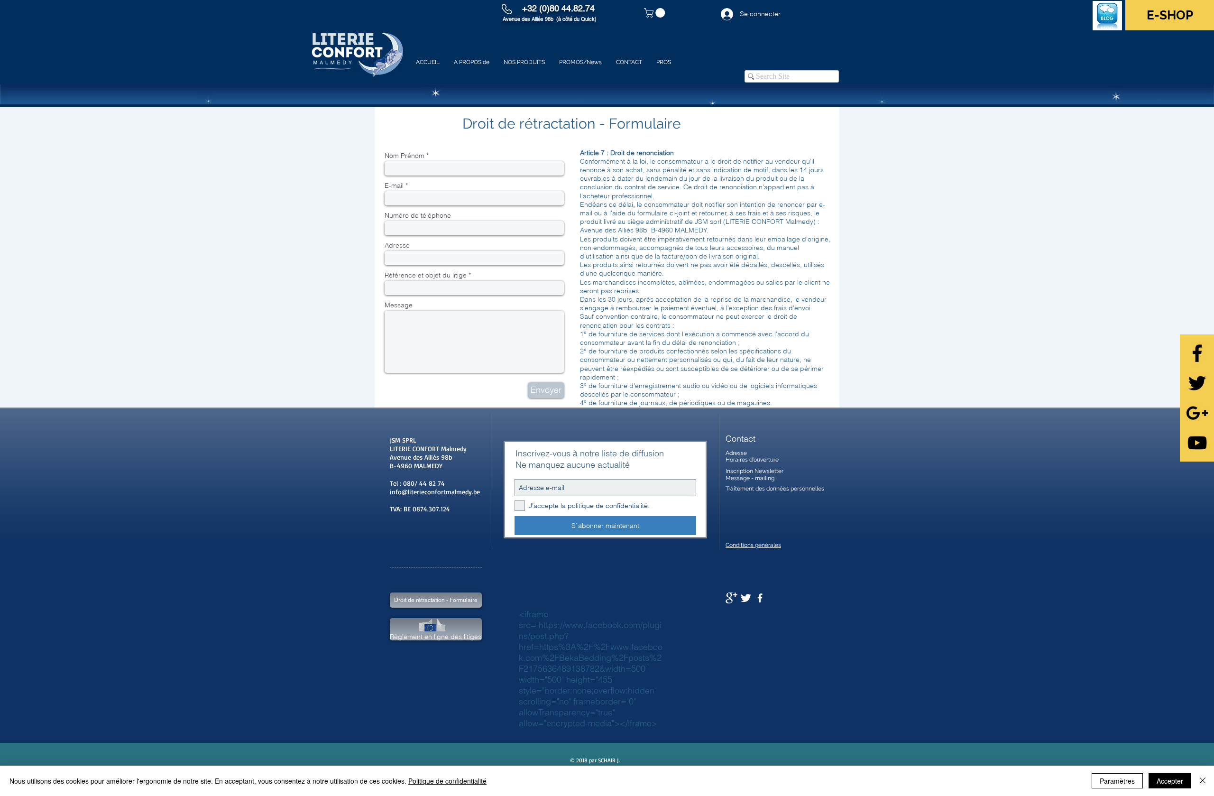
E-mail (394, 185)
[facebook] (760, 598)
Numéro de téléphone (418, 215)
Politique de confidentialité (447, 781)
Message (399, 305)
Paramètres (1117, 781)
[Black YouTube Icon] (1197, 442)
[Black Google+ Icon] (1197, 413)
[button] (655, 13)
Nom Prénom (404, 155)
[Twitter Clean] (746, 598)
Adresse (397, 245)
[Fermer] (1202, 780)
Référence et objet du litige (426, 275)
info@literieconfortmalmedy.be (435, 492)
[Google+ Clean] (731, 598)
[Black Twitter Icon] (1197, 383)
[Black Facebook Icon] (1197, 353)
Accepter (1170, 781)
